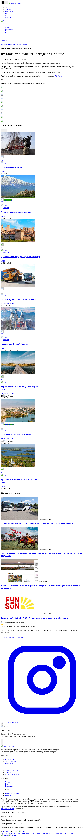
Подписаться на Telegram (13, 637)
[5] (2, 102)
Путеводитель (10, 759)
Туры (7, 7)
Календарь (9, 11)
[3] (2, 95)
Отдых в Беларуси (12, 774)
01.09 (3, 303)
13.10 (3, 261)
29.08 (3, 393)
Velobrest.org (59, 76)
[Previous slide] (2, 130)
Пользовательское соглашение (37, 833)
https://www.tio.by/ (7, 809)
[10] (2, 121)
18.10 (3, 171)
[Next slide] (5, 130)
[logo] (16, 3)
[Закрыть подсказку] (2, 724)
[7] (2, 110)
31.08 (12, 439)
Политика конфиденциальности (13, 833)
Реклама (8, 795)
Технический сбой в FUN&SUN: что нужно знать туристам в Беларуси (34, 618)
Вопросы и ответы (12, 793)
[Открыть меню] (4, 2)
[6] (2, 106)
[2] (2, 91)
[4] (2, 98)
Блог (7, 13)
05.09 (3, 216)
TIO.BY (5, 831)
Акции (7, 15)
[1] (2, 87)
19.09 (3, 486)
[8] (2, 113)
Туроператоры (10, 761)
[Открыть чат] (2, 741)
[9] (2, 117)
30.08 (7, 439)
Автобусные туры (12, 771)
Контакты (9, 786)
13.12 (3, 348)
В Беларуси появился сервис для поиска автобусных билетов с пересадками (37, 523)
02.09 (7, 303)
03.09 (12, 303)
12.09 (12, 393)
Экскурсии (9, 9)
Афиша (8, 17)
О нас (7, 782)
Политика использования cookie (61, 833)
